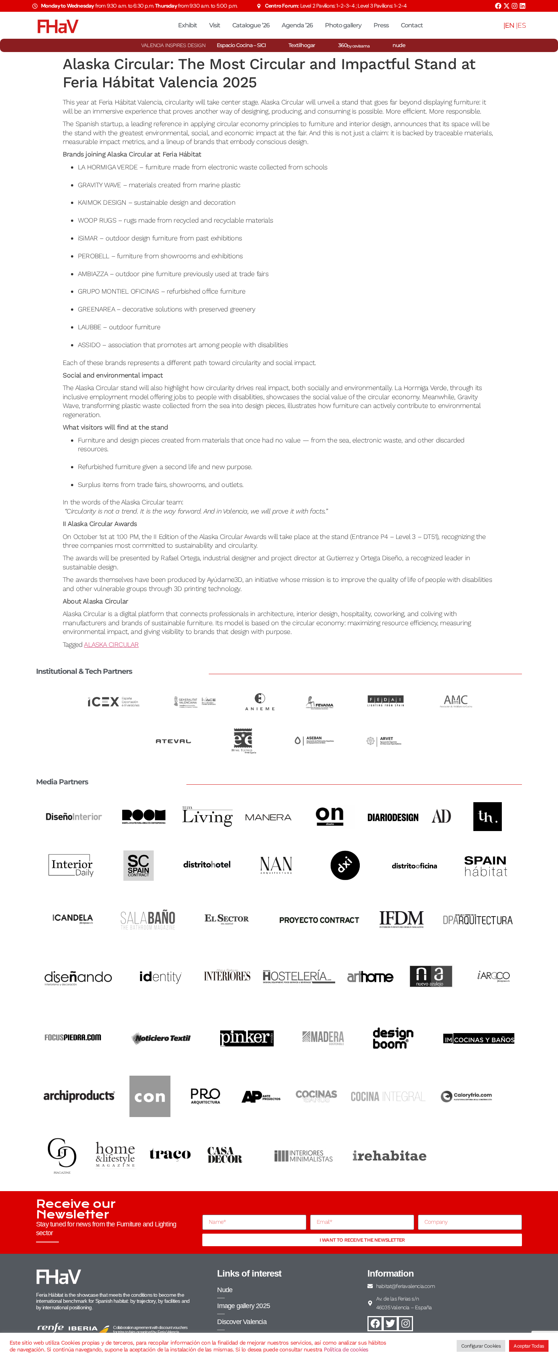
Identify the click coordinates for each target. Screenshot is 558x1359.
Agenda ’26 (297, 25)
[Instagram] (514, 6)
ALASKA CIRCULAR (111, 644)
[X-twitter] (506, 6)
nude (398, 45)
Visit (214, 25)
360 (354, 45)
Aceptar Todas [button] (529, 1346)
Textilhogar (301, 45)
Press (381, 25)
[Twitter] (390, 1323)
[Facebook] (498, 6)
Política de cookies (346, 1349)
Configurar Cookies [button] (481, 1346)
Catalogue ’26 (251, 25)
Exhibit (187, 25)
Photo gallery (343, 25)
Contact (412, 25)
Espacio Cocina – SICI (241, 45)
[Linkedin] (522, 6)
